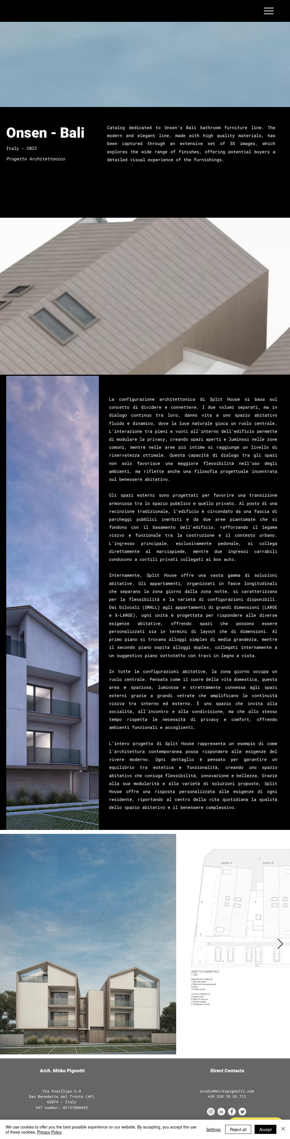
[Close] (283, 1129)
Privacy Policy (49, 1132)
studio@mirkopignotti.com (227, 1091)
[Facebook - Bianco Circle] (232, 1111)
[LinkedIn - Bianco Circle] (221, 1111)
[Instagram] (211, 1111)
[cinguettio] (242, 1111)
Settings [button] (213, 1129)
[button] (269, 11)
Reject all (238, 1129)
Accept (265, 1129)
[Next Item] (280, 944)
